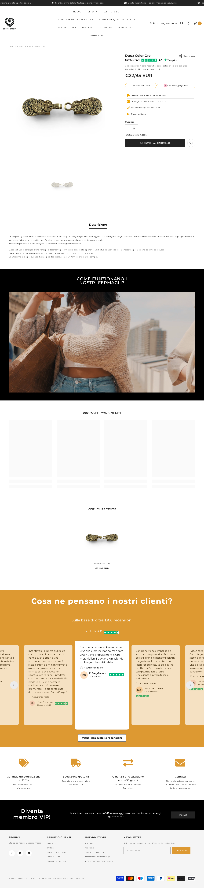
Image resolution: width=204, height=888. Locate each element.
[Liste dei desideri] (188, 23)
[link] (191, 143)
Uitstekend (132, 60)
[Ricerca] (182, 23)
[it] (145, 23)
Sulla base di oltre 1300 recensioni (102, 620)
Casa (11, 46)
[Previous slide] (14, 685)
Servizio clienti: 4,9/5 (140, 85)
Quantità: (129, 122)
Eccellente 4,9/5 (94, 631)
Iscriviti (183, 815)
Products (21, 46)
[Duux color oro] (102, 537)
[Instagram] (20, 853)
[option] (62, 106)
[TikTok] (29, 853)
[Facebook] (12, 853)
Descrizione (98, 224)
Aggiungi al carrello (155, 143)
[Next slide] (190, 685)
